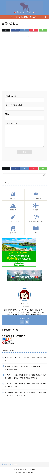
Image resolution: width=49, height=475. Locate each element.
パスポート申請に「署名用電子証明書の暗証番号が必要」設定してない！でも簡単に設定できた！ (25, 376)
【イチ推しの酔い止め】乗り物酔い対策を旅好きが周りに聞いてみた (25, 385)
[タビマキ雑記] (24, 13)
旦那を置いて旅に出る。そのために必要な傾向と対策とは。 (25, 359)
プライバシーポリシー (20, 469)
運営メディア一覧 (11, 330)
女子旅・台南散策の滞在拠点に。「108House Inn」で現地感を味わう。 (25, 367)
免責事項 (32, 469)
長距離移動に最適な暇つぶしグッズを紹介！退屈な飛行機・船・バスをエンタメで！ (25, 393)
